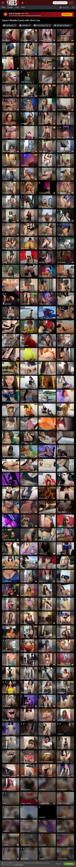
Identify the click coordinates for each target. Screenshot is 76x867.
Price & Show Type (42, 25)
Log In (71, 2)
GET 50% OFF (67, 14)
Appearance (10, 25)
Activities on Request (63, 25)
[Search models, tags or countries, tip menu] (73, 7)
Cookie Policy (18, 865)
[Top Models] (22, 2)
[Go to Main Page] (13, 2)
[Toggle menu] (3, 2)
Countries (25, 25)
